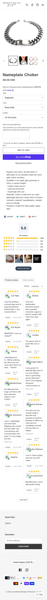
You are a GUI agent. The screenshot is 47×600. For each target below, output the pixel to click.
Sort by (26, 286)
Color (5, 103)
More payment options (23, 163)
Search (8, 523)
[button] (10, 259)
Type (4, 93)
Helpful (7, 317)
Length (5, 113)
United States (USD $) (23, 562)
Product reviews (11, 280)
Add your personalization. (12, 124)
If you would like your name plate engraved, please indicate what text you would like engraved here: (23, 129)
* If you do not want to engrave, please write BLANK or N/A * (22, 144)
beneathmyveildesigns (19, 592)
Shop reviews (28, 280)
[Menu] (42, 4)
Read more (8, 442)
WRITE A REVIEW (23, 268)
